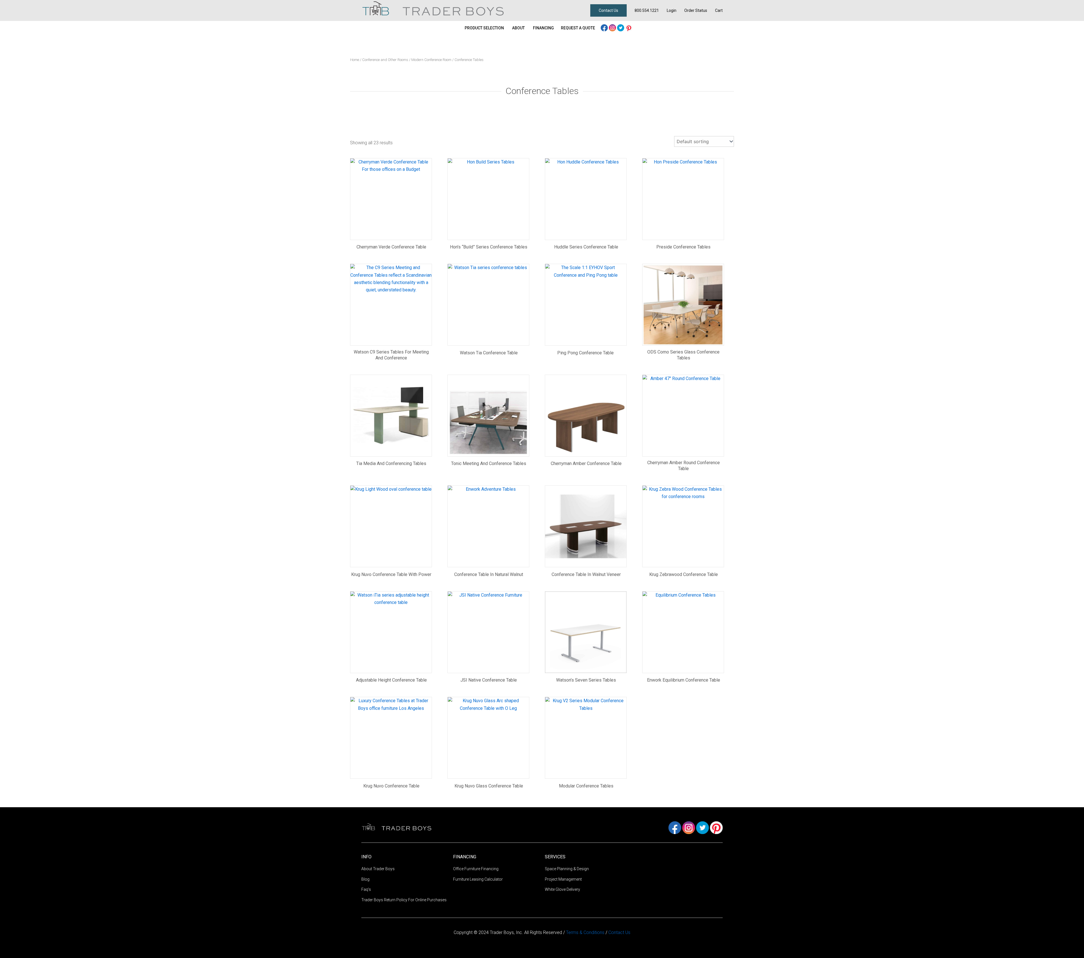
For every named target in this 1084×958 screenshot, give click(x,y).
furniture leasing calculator (478, 879)
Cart (719, 10)
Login (671, 10)
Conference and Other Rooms (385, 60)
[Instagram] (613, 27)
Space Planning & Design (567, 869)
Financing (543, 28)
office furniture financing (476, 869)
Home (354, 60)
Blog (365, 879)
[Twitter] (621, 27)
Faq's (366, 889)
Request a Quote (578, 28)
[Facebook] (605, 27)
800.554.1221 (647, 10)
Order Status (695, 10)
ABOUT (518, 28)
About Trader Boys (378, 869)
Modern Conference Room (431, 60)
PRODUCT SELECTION (484, 28)
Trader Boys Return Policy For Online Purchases (404, 900)
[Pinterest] (628, 27)
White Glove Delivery (562, 889)
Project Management (563, 879)
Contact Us (608, 10)
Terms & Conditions (586, 932)
